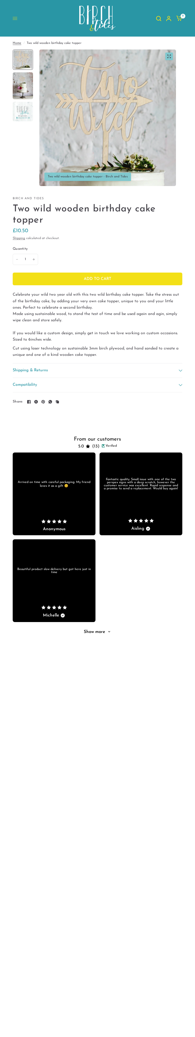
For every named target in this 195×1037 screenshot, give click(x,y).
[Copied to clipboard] (57, 402)
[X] (36, 402)
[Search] (159, 18)
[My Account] (169, 18)
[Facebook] (29, 402)
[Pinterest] (43, 402)
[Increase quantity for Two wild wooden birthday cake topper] (34, 259)
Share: (18, 401)
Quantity (20, 248)
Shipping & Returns (30, 370)
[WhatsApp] (50, 402)
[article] (54, 494)
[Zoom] (169, 56)
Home (17, 43)
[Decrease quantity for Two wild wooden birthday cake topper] (17, 259)
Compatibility (25, 385)
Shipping (19, 238)
